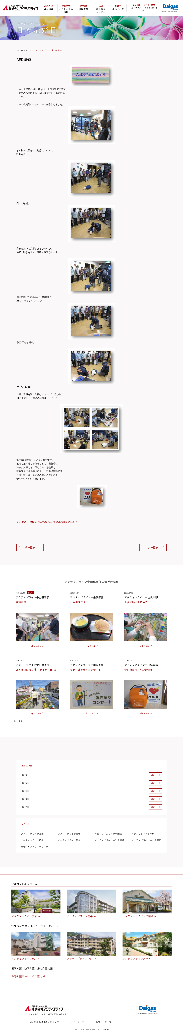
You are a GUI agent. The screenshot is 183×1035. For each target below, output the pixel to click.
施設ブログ (118, 8)
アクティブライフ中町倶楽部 (109, 840)
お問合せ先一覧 (104, 1022)
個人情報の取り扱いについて (44, 1022)
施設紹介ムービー (100, 8)
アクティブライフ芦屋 (32, 840)
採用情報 (83, 8)
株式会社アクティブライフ (34, 847)
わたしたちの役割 (66, 8)
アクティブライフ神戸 (142, 833)
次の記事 (153, 547)
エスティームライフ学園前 (108, 833)
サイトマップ (77, 1022)
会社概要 (48, 8)
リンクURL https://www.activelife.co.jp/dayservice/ (45, 521)
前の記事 (30, 547)
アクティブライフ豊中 (69, 833)
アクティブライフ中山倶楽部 (146, 840)
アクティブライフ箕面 (32, 833)
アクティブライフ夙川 (69, 840)
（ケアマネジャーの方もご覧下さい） (144, 7)
